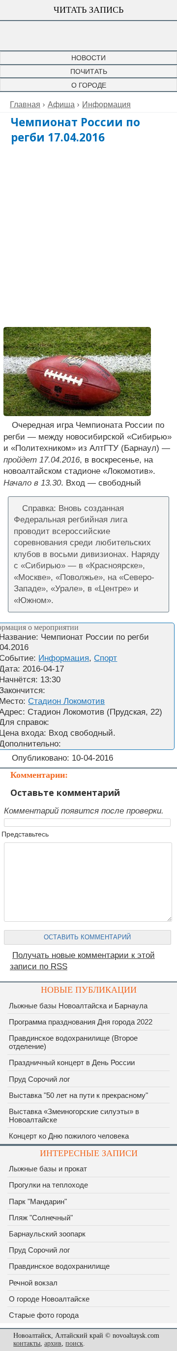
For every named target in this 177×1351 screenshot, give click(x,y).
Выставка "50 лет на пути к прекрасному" (78, 1095)
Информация (63, 658)
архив (52, 1343)
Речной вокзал (33, 1283)
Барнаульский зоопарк (47, 1234)
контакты (26, 1343)
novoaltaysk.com (88, 35)
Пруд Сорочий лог (39, 1079)
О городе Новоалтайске (49, 1299)
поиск (74, 1343)
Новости (88, 58)
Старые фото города (44, 1315)
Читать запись (88, 10)
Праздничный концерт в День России (72, 1062)
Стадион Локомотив (66, 701)
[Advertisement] (88, 235)
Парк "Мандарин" (38, 1201)
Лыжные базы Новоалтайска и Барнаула (78, 1006)
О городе (88, 85)
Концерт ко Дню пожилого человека (69, 1136)
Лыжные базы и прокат (48, 1169)
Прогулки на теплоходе (48, 1185)
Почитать (88, 71)
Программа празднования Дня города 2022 (80, 1022)
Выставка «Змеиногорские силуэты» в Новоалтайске (74, 1115)
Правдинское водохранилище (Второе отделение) (73, 1042)
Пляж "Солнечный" (41, 1217)
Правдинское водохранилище (59, 1266)
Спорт (105, 658)
